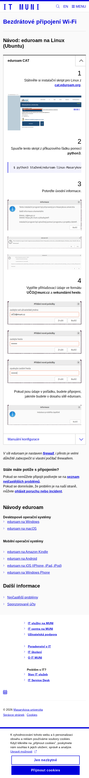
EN (65, 6)
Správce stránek (13, 714)
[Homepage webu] (21, 7)
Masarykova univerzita (28, 709)
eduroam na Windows (23, 522)
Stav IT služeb (38, 674)
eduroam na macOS (22, 528)
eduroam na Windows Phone (28, 572)
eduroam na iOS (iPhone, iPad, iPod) (34, 565)
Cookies (32, 714)
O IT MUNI (35, 657)
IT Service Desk (39, 680)
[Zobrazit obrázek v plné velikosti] (44, 112)
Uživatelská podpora (42, 634)
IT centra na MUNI (40, 628)
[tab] (44, 60)
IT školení (35, 652)
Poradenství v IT (39, 646)
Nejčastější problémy (22, 597)
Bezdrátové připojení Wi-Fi (40, 21)
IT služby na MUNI (40, 623)
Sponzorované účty (21, 604)
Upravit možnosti (21, 751)
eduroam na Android (22, 558)
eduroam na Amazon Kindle (27, 552)
